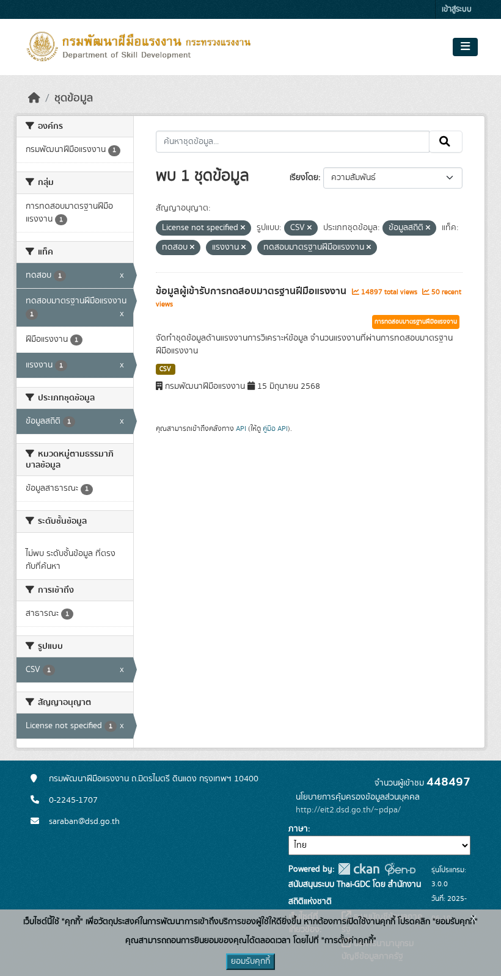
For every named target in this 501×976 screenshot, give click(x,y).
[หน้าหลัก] (34, 98)
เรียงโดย (304, 178)
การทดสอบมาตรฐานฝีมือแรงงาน (416, 321)
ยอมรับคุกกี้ (250, 961)
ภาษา (298, 829)
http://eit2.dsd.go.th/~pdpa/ (348, 810)
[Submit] (446, 142)
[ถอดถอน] (243, 228)
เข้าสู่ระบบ (457, 9)
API (241, 428)
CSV (165, 369)
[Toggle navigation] (465, 47)
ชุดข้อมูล (73, 98)
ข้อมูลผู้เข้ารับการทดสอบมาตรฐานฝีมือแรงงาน (252, 291)
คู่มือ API (275, 428)
